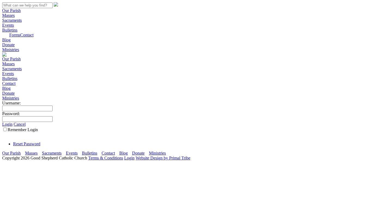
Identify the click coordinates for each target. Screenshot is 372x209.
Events (8, 25)
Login (7, 124)
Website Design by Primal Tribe (163, 158)
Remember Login (23, 129)
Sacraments (12, 20)
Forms (14, 35)
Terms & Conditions (105, 158)
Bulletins (9, 30)
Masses (8, 15)
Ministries (10, 49)
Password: (11, 113)
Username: (11, 103)
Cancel (20, 124)
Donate (8, 44)
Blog (6, 40)
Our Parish (11, 10)
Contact (26, 35)
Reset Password (26, 144)
